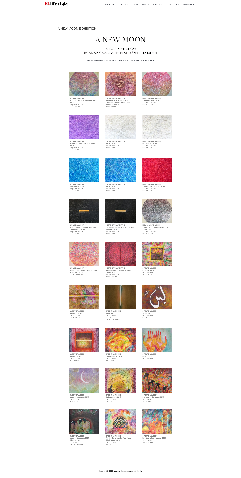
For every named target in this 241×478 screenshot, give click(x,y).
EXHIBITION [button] (157, 4)
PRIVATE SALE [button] (140, 4)
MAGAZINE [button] (109, 4)
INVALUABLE (188, 4)
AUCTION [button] (124, 4)
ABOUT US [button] (172, 4)
